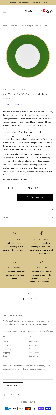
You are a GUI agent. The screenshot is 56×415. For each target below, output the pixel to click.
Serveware (33, 356)
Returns (5, 356)
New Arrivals (34, 341)
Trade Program (9, 348)
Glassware (33, 348)
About (5, 341)
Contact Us (7, 345)
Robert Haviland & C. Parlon (14, 89)
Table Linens (34, 352)
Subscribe (13, 385)
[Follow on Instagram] (11, 394)
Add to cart (35, 188)
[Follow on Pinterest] (19, 394)
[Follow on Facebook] (4, 394)
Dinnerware (33, 345)
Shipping (6, 352)
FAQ (5, 359)
